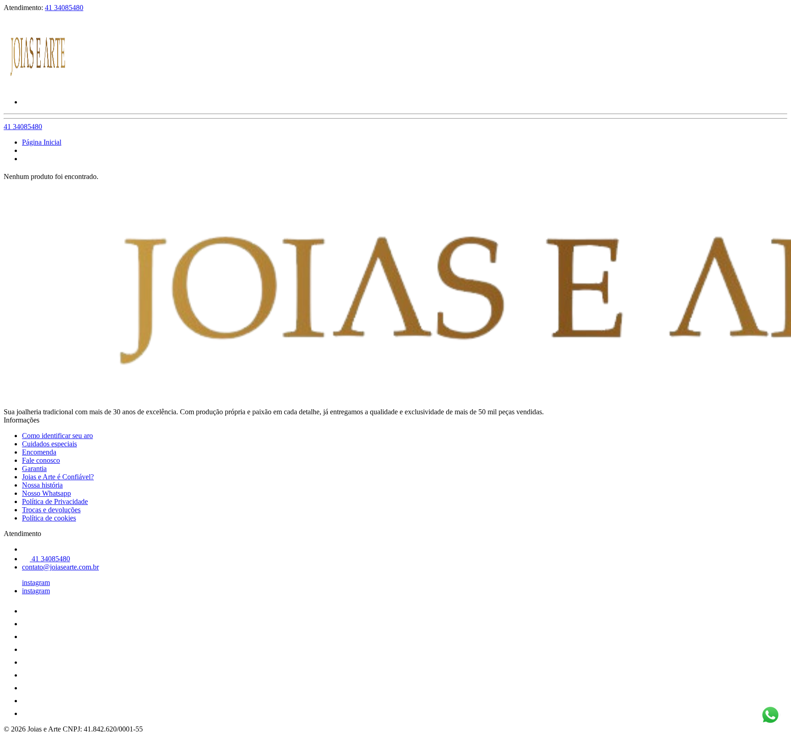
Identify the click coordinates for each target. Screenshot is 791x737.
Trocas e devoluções (51, 510)
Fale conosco (41, 460)
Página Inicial (41, 142)
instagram (36, 582)
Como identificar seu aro (57, 435)
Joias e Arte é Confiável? (58, 477)
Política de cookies (49, 518)
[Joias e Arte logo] (38, 86)
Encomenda (39, 452)
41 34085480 (64, 7)
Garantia (34, 468)
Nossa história (42, 485)
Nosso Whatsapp (46, 493)
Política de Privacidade (55, 501)
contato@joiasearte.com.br (60, 567)
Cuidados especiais (49, 444)
